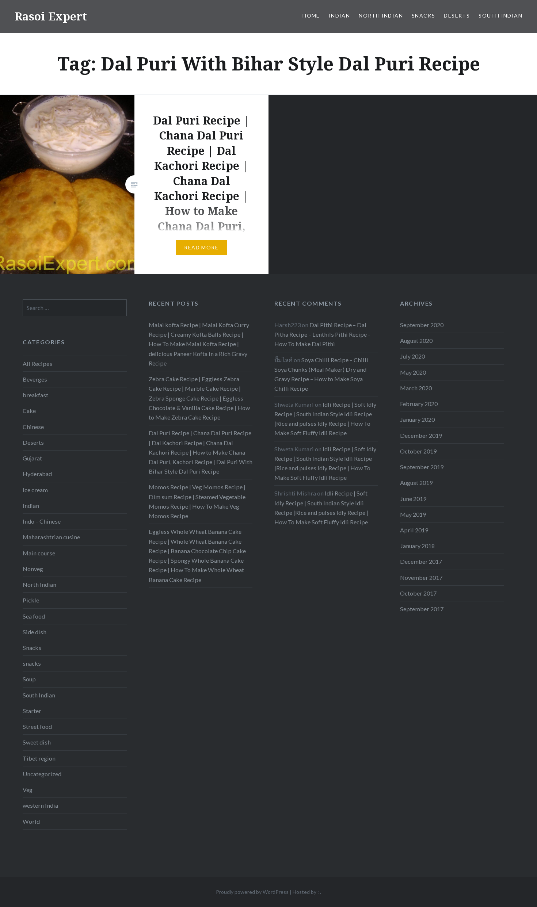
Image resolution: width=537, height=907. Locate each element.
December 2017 (421, 561)
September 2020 (421, 324)
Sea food (34, 616)
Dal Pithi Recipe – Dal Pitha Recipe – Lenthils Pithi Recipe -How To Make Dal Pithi (322, 334)
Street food (37, 726)
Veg (28, 789)
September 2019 (421, 466)
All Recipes (37, 363)
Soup (29, 679)
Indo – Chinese (42, 521)
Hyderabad (37, 473)
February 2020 (419, 403)
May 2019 (413, 514)
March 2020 (416, 387)
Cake (29, 410)
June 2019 (413, 498)
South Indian (500, 15)
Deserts (457, 15)
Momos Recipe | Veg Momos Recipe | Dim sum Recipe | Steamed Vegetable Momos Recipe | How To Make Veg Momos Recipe (197, 501)
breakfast (35, 394)
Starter (32, 710)
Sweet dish (37, 742)
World (31, 821)
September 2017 (421, 608)
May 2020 (413, 372)
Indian (339, 15)
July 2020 (412, 356)
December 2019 (421, 435)
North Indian (381, 15)
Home (311, 15)
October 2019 (418, 451)
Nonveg (33, 568)
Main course (39, 553)
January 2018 (417, 545)
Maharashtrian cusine (51, 536)
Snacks (423, 15)
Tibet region (39, 758)
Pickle (31, 600)
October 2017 (418, 593)
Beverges (35, 379)
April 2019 (414, 530)
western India (40, 805)
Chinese (33, 426)
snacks (32, 663)
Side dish (34, 631)
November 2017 (421, 577)
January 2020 (417, 419)
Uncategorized (42, 773)
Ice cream (35, 489)
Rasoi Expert (51, 16)
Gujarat (32, 458)
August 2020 (416, 340)
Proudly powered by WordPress (252, 892)
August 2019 (416, 482)
